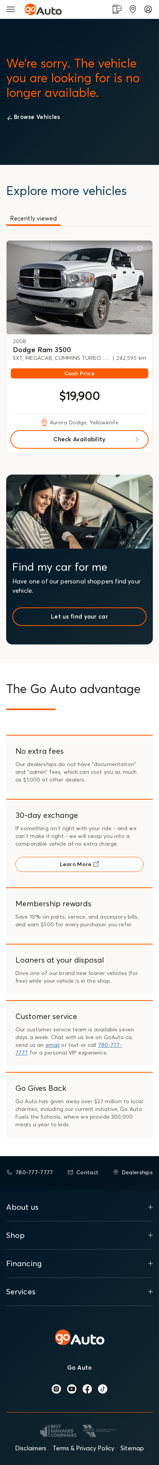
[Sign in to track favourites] (141, 249)
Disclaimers (30, 1448)
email (53, 1044)
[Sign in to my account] (148, 9)
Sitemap (132, 1448)
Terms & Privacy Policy (83, 1448)
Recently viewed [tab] (33, 218)
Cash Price (79, 373)
